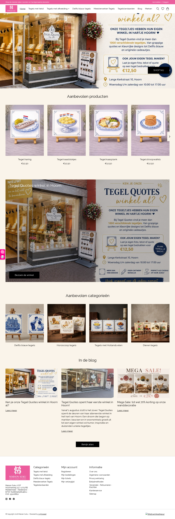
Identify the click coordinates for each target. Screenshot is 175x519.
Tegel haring (24, 159)
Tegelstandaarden (126, 9)
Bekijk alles (87, 444)
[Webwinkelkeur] (155, 514)
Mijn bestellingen (68, 475)
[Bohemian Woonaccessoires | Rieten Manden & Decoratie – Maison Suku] (11, 8)
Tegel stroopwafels (150, 159)
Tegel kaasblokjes (66, 159)
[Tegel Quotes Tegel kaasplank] (108, 130)
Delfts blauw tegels (82, 9)
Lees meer (11, 410)
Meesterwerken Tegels (104, 9)
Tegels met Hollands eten (108, 345)
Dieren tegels (150, 345)
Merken (148, 9)
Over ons (93, 471)
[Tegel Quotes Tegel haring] (25, 130)
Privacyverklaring (96, 478)
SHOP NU (158, 70)
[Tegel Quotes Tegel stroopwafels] (150, 130)
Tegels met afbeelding (42, 475)
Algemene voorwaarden (99, 475)
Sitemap (92, 494)
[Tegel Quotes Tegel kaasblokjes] (66, 130)
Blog (140, 9)
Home (22, 9)
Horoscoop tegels (66, 345)
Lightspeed (42, 514)
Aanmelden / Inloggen (160, 2)
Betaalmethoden (96, 482)
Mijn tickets (66, 478)
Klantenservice (95, 490)
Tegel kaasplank (108, 159)
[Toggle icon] (158, 8)
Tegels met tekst (36, 9)
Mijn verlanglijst (67, 482)
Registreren (66, 471)
